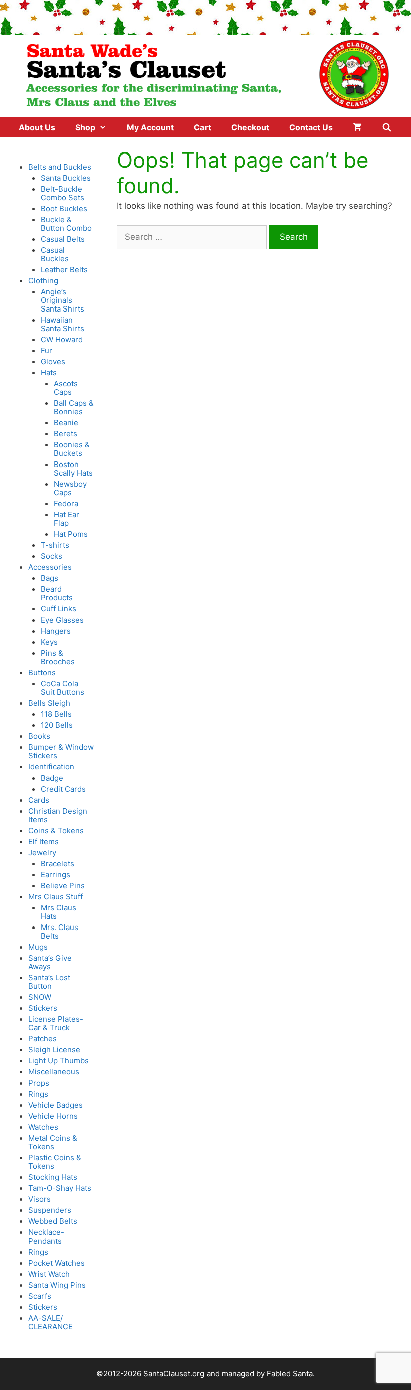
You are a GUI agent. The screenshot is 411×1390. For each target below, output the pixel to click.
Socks (51, 556)
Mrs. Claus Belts (59, 931)
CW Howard (62, 339)
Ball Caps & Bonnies (74, 407)
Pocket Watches (56, 1263)
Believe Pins (63, 885)
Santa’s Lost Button (49, 982)
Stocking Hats (52, 1177)
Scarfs (39, 1296)
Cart (202, 127)
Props (38, 1083)
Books (39, 736)
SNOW (39, 997)
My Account (150, 127)
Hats (49, 372)
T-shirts (55, 545)
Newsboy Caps (70, 488)
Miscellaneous (53, 1071)
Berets (65, 433)
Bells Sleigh (49, 703)
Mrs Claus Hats (58, 912)
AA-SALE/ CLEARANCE (50, 1322)
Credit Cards (63, 789)
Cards (38, 800)
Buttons (42, 672)
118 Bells (56, 714)
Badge (52, 778)
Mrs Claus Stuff (55, 896)
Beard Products (57, 593)
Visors (39, 1199)
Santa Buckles (66, 178)
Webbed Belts (52, 1221)
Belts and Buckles (59, 167)
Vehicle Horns (53, 1116)
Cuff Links (58, 608)
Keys (49, 642)
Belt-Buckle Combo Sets (62, 193)
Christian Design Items (57, 815)
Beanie (66, 422)
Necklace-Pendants (46, 1236)
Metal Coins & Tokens (52, 1142)
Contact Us (311, 127)
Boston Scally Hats (73, 468)
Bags (49, 578)
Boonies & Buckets (72, 449)
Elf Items (43, 841)
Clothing (43, 280)
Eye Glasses (62, 620)
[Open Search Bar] (387, 127)
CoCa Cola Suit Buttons (62, 688)
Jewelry (42, 852)
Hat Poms (71, 534)
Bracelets (57, 863)
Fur (46, 350)
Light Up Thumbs (58, 1060)
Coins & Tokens (56, 830)
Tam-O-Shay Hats (59, 1188)
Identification (51, 766)
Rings (38, 1094)
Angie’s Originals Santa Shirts (62, 300)
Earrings (55, 874)
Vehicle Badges (55, 1105)
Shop (85, 127)
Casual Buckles (55, 254)
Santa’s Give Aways (50, 962)
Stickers (42, 1008)
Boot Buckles (64, 208)
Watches (43, 1127)
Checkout (250, 127)
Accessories (50, 567)
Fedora (66, 503)
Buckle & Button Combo (66, 224)
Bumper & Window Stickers (61, 751)
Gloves (53, 361)
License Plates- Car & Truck (55, 1023)
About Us (37, 127)
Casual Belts (63, 239)
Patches (42, 1038)
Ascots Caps (66, 388)
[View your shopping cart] (357, 127)
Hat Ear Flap (66, 519)
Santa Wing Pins (57, 1285)
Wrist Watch (49, 1274)
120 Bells (57, 725)
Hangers (56, 631)
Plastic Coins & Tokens (54, 1162)
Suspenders (49, 1210)
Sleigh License (54, 1049)
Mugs (38, 947)
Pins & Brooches (58, 657)
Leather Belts (64, 269)
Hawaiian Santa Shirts (62, 324)
